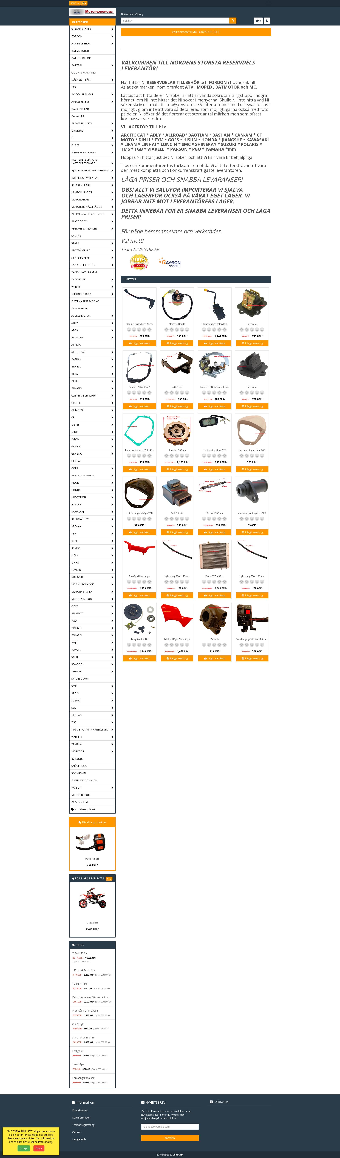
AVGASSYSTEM (80, 101)
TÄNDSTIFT (78, 279)
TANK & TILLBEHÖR (83, 265)
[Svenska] (83, 3)
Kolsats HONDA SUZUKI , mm (214, 387)
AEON (74, 330)
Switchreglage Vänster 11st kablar (252, 639)
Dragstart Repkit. (139, 639)
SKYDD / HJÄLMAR (82, 94)
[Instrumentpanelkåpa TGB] (252, 430)
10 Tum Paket (80, 983)
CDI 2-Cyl (77, 1024)
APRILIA (76, 344)
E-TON (75, 439)
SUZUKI (75, 700)
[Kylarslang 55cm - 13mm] (252, 556)
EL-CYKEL (77, 758)
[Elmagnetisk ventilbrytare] (214, 304)
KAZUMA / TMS (80, 519)
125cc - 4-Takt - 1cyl (83, 970)
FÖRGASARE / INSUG (83, 152)
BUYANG (76, 388)
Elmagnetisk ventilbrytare (214, 323)
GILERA (75, 461)
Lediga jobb (79, 1139)
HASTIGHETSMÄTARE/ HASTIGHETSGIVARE (84, 161)
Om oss (76, 1132)
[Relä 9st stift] (177, 493)
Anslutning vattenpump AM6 (252, 513)
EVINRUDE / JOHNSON (84, 780)
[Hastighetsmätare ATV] (214, 430)
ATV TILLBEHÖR (80, 43)
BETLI (74, 381)
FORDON (76, 36)
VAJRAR (75, 286)
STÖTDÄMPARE (80, 250)
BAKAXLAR (77, 116)
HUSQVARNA (78, 497)
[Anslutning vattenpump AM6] (252, 493)
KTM (74, 540)
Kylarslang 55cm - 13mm (252, 576)
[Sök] (232, 21)
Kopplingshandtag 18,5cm (139, 323)
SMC (74, 686)
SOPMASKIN (78, 773)
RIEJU (74, 642)
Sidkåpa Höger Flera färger (177, 639)
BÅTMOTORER (80, 50)
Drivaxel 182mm (214, 513)
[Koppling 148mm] (177, 430)
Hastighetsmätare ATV (214, 450)
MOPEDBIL (77, 751)
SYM (73, 707)
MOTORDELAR (80, 199)
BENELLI (76, 366)
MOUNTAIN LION (81, 599)
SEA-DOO (77, 664)
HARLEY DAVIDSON (82, 475)
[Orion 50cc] (92, 903)
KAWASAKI (77, 511)
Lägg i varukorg (141, 343)
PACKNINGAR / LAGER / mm (87, 214)
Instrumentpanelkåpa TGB (252, 450)
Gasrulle (215, 639)
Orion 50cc (92, 922)
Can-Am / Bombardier (84, 395)
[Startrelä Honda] (177, 304)
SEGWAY (76, 671)
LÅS (73, 87)
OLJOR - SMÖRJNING (83, 72)
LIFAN (74, 555)
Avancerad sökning (133, 14)
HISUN (75, 482)
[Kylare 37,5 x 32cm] (214, 556)
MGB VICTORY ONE (82, 584)
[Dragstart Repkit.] (139, 619)
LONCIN (76, 569)
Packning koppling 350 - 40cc (139, 450)
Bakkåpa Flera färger (139, 576)
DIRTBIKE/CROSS (81, 294)
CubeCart (178, 1154)
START (75, 243)
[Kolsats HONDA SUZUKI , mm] (214, 367)
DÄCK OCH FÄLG (81, 79)
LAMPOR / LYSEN (81, 192)
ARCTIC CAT (78, 352)
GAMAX (75, 446)
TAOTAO (76, 715)
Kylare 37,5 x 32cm (214, 576)
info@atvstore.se (182, 104)
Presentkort (81, 802)
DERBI (75, 424)
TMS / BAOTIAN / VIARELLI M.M (90, 729)
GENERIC (76, 453)
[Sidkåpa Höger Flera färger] (177, 619)
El (72, 138)
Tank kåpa (78, 1064)
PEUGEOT (77, 613)
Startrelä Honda (177, 323)
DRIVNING (77, 130)
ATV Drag (177, 387)
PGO (74, 620)
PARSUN (76, 787)
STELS (75, 693)
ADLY (74, 323)
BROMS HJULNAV (81, 123)
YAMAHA (76, 744)
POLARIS (76, 635)
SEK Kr (73, 3)
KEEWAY (76, 526)
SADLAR (76, 235)
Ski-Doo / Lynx (79, 678)
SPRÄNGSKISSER (81, 29)
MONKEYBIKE (79, 308)
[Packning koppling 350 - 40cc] (139, 430)
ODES (74, 606)
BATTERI (76, 65)
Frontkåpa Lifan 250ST (85, 1010)
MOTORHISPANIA (81, 591)
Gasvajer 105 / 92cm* (139, 387)
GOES (74, 468)
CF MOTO (77, 410)
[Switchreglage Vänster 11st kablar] (252, 619)
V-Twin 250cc (79, 953)
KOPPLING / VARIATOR (84, 177)
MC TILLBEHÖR (80, 795)
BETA (74, 373)
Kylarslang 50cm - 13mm (177, 576)
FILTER (75, 145)
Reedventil (252, 323)
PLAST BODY (79, 221)
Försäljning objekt (84, 809)
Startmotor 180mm (83, 1037)
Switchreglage (92, 858)
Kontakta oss (79, 1110)
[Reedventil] (252, 304)
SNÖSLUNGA (79, 766)
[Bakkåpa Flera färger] (139, 556)
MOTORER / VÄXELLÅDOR (86, 206)
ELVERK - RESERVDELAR (85, 301)
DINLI (74, 432)
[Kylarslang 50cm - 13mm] (177, 556)
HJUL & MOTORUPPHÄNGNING (89, 170)
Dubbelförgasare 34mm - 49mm (90, 997)
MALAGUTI (77, 577)
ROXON (75, 649)
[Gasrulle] (214, 619)
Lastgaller (77, 1051)
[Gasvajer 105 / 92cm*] (139, 367)
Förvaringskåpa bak (83, 1078)
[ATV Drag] (177, 367)
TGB (73, 722)
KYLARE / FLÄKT (80, 185)
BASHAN (76, 359)
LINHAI (75, 562)
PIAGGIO (76, 628)
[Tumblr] (268, 3)
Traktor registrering (83, 1124)
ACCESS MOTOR (80, 315)
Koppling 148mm (177, 450)
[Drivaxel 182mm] (214, 493)
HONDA (76, 490)
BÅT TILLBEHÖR (81, 58)
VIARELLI (76, 736)
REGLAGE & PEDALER (84, 228)
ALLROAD (77, 337)
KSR (73, 533)
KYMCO (75, 548)
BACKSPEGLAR (80, 109)
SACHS (75, 657)
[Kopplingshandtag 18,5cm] (139, 304)
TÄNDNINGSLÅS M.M (84, 272)
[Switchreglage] (92, 841)
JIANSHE (76, 504)
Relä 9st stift (177, 513)
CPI (73, 417)
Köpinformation (81, 1117)
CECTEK (76, 402)
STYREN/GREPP (80, 257)
